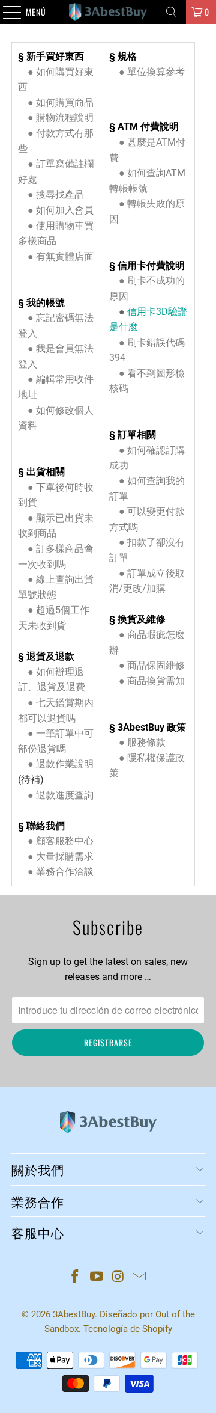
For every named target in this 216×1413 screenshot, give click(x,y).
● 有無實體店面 (56, 256)
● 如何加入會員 (56, 210)
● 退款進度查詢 (56, 795)
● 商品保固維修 (147, 665)
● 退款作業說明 (56, 764)
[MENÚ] (5, 12)
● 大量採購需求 (56, 856)
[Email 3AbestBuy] (140, 1277)
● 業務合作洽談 (56, 871)
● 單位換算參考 (147, 72)
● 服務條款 (137, 742)
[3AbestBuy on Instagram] (118, 1277)
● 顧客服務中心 (56, 841)
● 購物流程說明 (56, 117)
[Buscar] (171, 12)
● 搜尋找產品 (51, 194)
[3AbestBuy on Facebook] (76, 1277)
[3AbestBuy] (108, 12)
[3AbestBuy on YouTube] (97, 1277)
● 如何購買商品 (56, 102)
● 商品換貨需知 (147, 681)
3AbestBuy (74, 1314)
